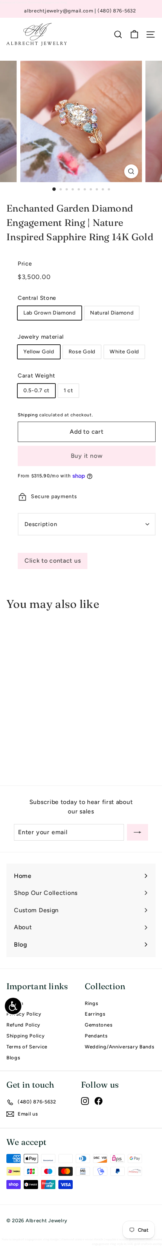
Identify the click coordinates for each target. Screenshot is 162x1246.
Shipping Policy (25, 1036)
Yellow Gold (38, 351)
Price (25, 263)
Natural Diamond (112, 313)
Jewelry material (41, 336)
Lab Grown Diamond (49, 313)
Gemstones (98, 1025)
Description (40, 524)
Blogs (13, 1057)
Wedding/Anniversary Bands (119, 1047)
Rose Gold (82, 351)
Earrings (95, 1014)
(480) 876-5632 (117, 11)
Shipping (28, 414)
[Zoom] (131, 171)
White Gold (124, 351)
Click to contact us (52, 560)
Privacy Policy (23, 1014)
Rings (91, 1003)
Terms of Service (26, 1047)
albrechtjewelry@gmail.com (59, 11)
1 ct (68, 390)
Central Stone (37, 298)
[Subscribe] (137, 832)
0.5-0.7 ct (36, 390)
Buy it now (87, 455)
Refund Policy (23, 1025)
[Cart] (134, 34)
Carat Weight (36, 375)
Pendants (96, 1036)
